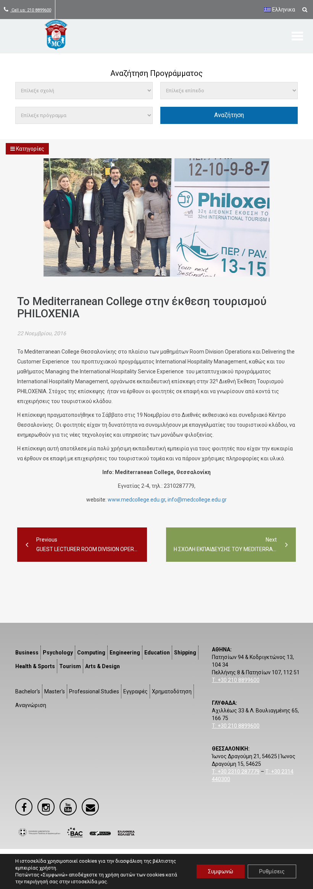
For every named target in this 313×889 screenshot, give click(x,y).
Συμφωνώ (220, 871)
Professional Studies (94, 691)
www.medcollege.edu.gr (136, 500)
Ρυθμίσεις (272, 871)
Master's (54, 691)
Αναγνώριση (30, 705)
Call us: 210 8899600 (30, 10)
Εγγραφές (135, 691)
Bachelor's (27, 691)
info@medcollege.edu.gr (197, 500)
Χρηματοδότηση (172, 691)
